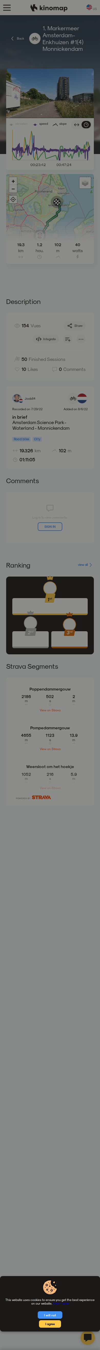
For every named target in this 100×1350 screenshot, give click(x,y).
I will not (50, 1315)
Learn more (61, 1303)
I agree (50, 1324)
